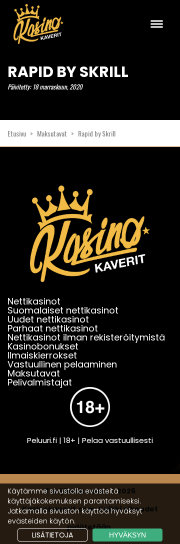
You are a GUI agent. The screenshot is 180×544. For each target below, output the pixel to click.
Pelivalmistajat (40, 382)
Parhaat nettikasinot (53, 328)
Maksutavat (52, 133)
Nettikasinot (34, 301)
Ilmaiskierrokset (42, 355)
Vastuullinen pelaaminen (62, 364)
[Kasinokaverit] (90, 240)
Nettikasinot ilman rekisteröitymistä (86, 337)
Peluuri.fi (42, 440)
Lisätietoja (52, 535)
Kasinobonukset (43, 346)
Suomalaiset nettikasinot (63, 310)
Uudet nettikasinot (48, 319)
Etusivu (17, 133)
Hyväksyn (127, 535)
